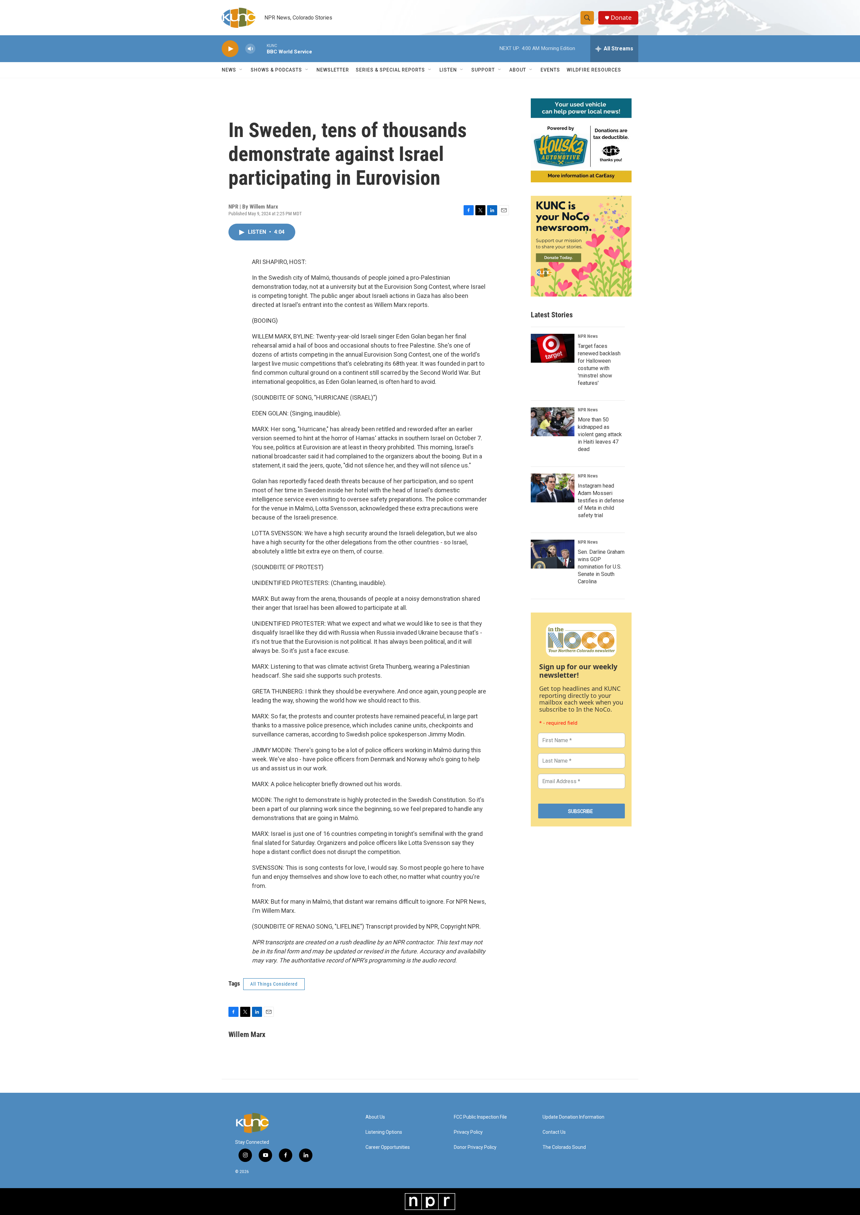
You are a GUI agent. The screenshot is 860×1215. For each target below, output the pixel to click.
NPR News (588, 336)
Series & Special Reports (390, 70)
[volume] (250, 48)
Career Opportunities (388, 1147)
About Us (375, 1117)
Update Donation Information (573, 1117)
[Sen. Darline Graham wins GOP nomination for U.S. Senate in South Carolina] (552, 554)
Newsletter (332, 70)
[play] (230, 49)
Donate (621, 17)
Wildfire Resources (594, 70)
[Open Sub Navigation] (241, 70)
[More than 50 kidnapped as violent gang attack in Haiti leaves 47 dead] (552, 421)
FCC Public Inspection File (480, 1117)
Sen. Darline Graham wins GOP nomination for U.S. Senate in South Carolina (601, 567)
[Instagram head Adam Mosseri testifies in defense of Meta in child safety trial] (552, 488)
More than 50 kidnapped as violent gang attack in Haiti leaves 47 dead (600, 434)
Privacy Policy (468, 1132)
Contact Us (554, 1132)
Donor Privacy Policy (475, 1147)
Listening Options (384, 1132)
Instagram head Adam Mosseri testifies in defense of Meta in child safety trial (601, 501)
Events (550, 70)
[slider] (261, 48)
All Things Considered (274, 984)
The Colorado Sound (564, 1147)
